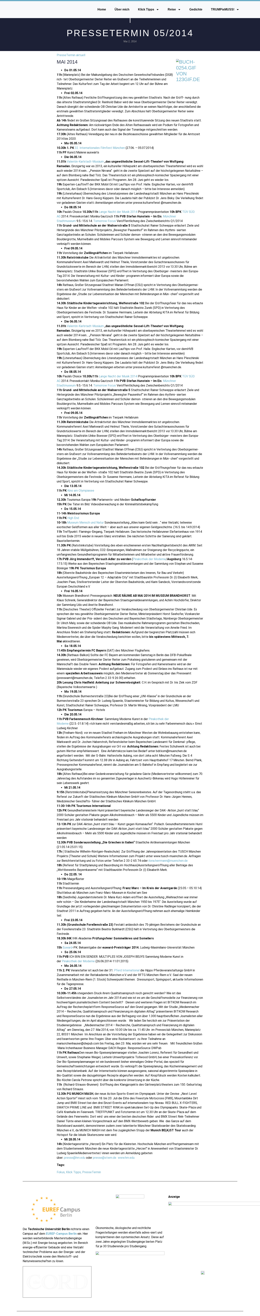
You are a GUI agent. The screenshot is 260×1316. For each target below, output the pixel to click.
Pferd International (127, 970)
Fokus (61, 1172)
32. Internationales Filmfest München (100, 148)
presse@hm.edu (74, 1157)
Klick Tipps (146, 9)
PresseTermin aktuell (71, 55)
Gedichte (195, 9)
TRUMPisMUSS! (222, 9)
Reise (172, 9)
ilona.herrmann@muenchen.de (168, 860)
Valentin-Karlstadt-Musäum (85, 161)
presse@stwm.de (104, 1157)
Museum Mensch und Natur (85, 522)
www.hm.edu (126, 1157)
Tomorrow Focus (104, 221)
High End (73, 518)
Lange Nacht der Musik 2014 (118, 212)
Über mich (122, 9)
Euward (67, 947)
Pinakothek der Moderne (149, 559)
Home (101, 9)
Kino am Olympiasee (80, 490)
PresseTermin (91, 1172)
